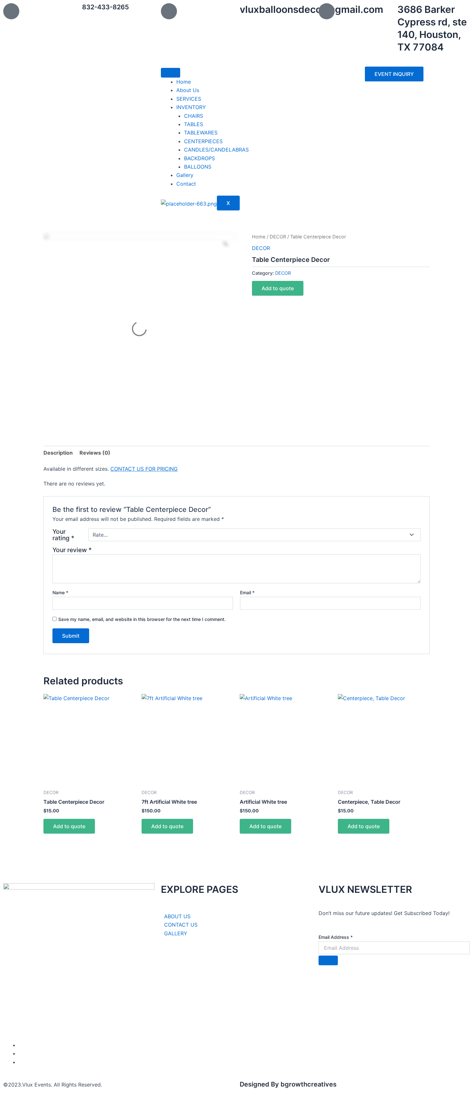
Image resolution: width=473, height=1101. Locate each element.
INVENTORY (191, 107)
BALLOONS (197, 166)
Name (60, 592)
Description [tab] (58, 452)
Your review (72, 550)
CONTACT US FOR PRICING (144, 469)
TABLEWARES (201, 132)
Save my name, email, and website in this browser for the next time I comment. (142, 619)
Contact (186, 183)
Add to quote (278, 288)
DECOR (278, 237)
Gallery (184, 175)
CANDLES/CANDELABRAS (216, 149)
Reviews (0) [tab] (94, 452)
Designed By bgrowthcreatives (288, 1084)
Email (247, 592)
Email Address (336, 937)
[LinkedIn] (21, 1053)
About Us (187, 90)
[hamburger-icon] (170, 73)
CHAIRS (193, 116)
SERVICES (188, 99)
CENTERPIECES (203, 141)
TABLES (193, 124)
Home (183, 82)
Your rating (63, 534)
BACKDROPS (199, 158)
